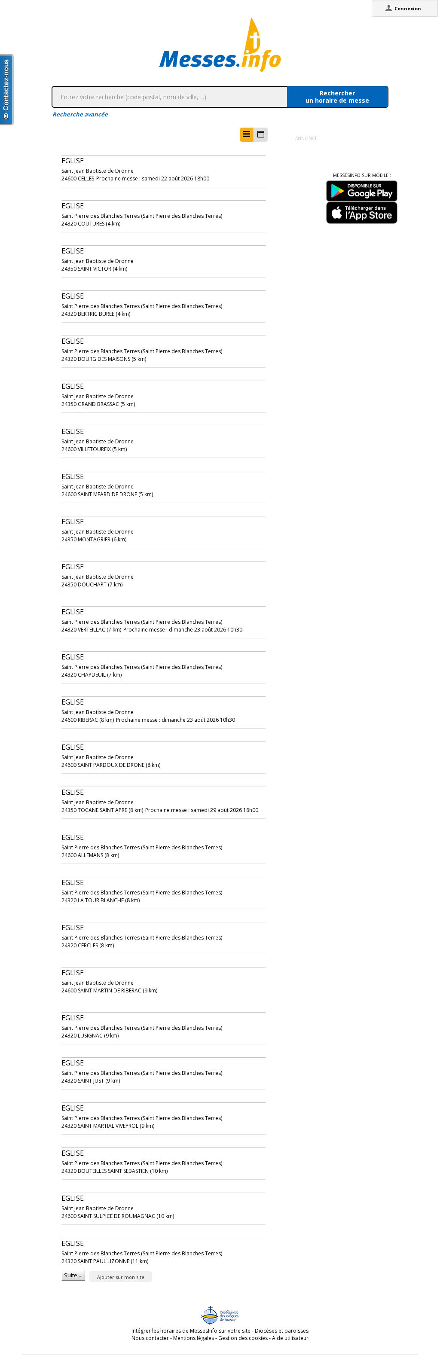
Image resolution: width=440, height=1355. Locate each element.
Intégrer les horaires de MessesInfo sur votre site (191, 1330)
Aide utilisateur (290, 1338)
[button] (247, 135)
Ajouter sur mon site (120, 1277)
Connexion (407, 8)
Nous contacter (150, 1338)
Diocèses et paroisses (282, 1330)
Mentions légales (193, 1338)
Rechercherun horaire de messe (337, 96)
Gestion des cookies (243, 1338)
